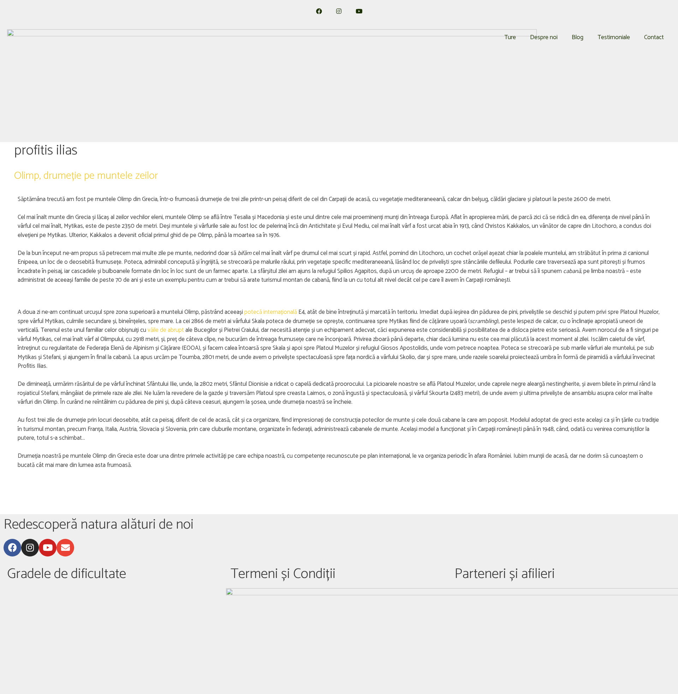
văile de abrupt (166, 330)
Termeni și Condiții (283, 574)
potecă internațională (271, 312)
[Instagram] (30, 547)
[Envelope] (65, 547)
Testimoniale (613, 37)
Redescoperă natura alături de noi (99, 524)
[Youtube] (47, 547)
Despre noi (544, 37)
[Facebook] (12, 547)
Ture (510, 37)
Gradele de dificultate (66, 574)
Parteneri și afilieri (504, 574)
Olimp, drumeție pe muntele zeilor (86, 175)
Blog (577, 37)
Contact (654, 37)
